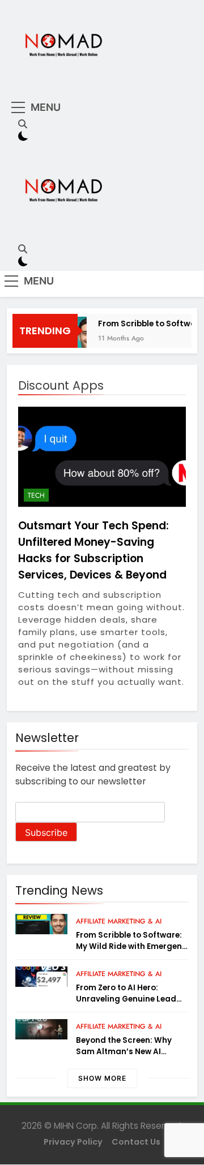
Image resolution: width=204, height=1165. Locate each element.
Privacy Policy (73, 1141)
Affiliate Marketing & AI (119, 921)
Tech (36, 495)
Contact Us (136, 1141)
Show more (102, 1078)
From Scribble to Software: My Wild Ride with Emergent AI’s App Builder (130, 946)
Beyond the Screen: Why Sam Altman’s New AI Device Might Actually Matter (124, 1057)
